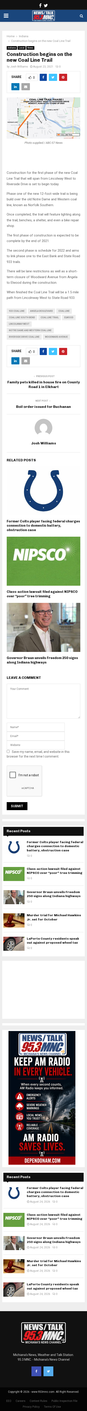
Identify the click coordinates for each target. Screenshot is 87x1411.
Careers (20, 1401)
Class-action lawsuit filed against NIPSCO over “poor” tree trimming (42, 594)
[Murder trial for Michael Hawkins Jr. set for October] (14, 920)
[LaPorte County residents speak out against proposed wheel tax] (14, 944)
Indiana (12, 48)
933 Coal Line (17, 311)
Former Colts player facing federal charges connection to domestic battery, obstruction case (43, 525)
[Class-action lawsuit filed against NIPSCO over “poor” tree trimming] (14, 874)
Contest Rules (38, 1401)
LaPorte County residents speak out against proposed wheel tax (53, 941)
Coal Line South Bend (22, 317)
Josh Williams (19, 66)
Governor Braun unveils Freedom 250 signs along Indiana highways (42, 660)
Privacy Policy (31, 1406)
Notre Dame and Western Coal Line (30, 330)
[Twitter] (48, 1371)
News (30, 48)
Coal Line (64, 311)
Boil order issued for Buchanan (43, 407)
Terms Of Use (52, 1406)
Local (22, 48)
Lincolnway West (19, 324)
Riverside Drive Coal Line (24, 337)
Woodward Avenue (56, 337)
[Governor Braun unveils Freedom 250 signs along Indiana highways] (14, 897)
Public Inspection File (64, 1401)
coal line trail (50, 317)
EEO (8, 1401)
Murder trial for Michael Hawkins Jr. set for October (54, 917)
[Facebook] (36, 1371)
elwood (68, 317)
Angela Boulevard (41, 311)
